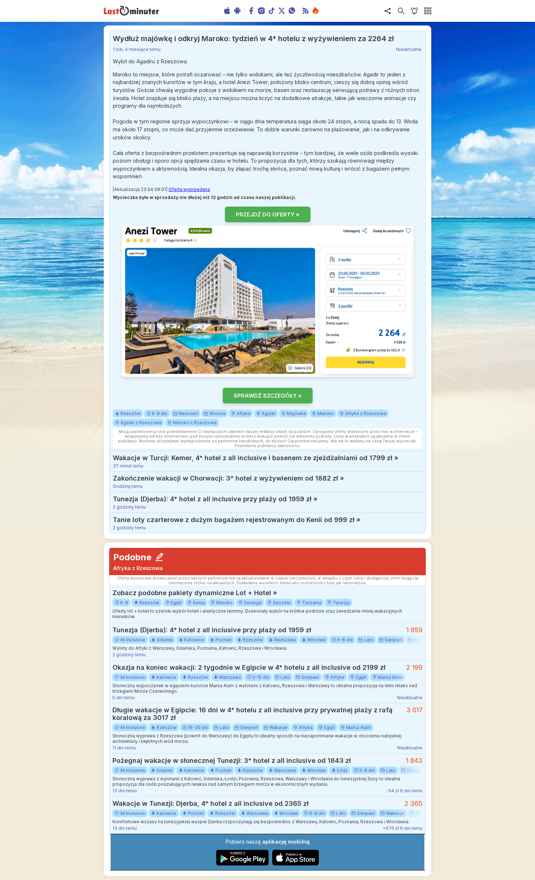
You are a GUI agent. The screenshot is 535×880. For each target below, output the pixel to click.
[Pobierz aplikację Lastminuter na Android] (242, 864)
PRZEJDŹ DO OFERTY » (268, 214)
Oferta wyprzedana (189, 189)
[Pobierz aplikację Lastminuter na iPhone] (295, 864)
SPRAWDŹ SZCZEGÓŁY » (268, 395)
